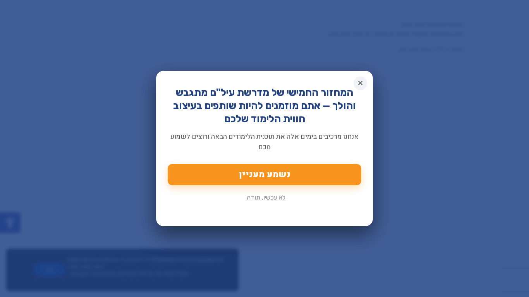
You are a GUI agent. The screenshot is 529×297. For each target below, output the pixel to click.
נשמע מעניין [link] (264, 174)
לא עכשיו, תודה (266, 197)
